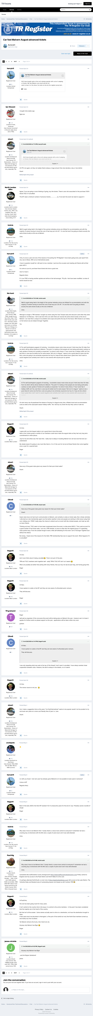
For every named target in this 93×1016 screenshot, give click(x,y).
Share (73, 46)
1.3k (11, 205)
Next (15, 61)
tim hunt (10, 293)
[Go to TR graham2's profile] (11, 617)
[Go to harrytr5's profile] (5, 46)
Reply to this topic (82, 53)
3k (11, 84)
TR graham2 (10, 611)
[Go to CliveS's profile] (11, 506)
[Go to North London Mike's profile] (11, 196)
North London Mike (10, 188)
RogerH (10, 424)
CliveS (10, 500)
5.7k (11, 123)
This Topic (82, 9)
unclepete (10, 743)
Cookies (55, 1009)
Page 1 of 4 (26, 61)
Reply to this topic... (19, 989)
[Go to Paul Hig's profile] (11, 862)
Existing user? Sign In (74, 3)
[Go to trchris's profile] (11, 231)
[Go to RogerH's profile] (11, 430)
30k (11, 155)
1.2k (11, 309)
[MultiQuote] (21, 99)
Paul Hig (10, 855)
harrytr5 (12, 45)
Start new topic (65, 53)
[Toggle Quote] (22, 144)
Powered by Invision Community (46, 1013)
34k (11, 440)
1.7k (11, 957)
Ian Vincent (10, 107)
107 (11, 626)
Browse (12, 9)
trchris (10, 225)
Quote (25, 99)
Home (4, 9)
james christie (10, 941)
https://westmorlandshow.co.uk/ (58, 880)
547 (11, 758)
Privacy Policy (39, 1009)
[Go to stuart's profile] (11, 145)
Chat (15, 47)
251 (11, 871)
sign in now (42, 982)
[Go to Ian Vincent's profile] (11, 113)
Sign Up (87, 3)
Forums (4, 14)
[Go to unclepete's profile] (11, 749)
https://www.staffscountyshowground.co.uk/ (63, 874)
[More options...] (88, 68)
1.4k (11, 241)
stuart (10, 139)
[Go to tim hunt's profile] (11, 300)
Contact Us (48, 1009)
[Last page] (19, 61)
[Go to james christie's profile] (11, 948)
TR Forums (6, 3)
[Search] (90, 9)
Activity (19, 9)
